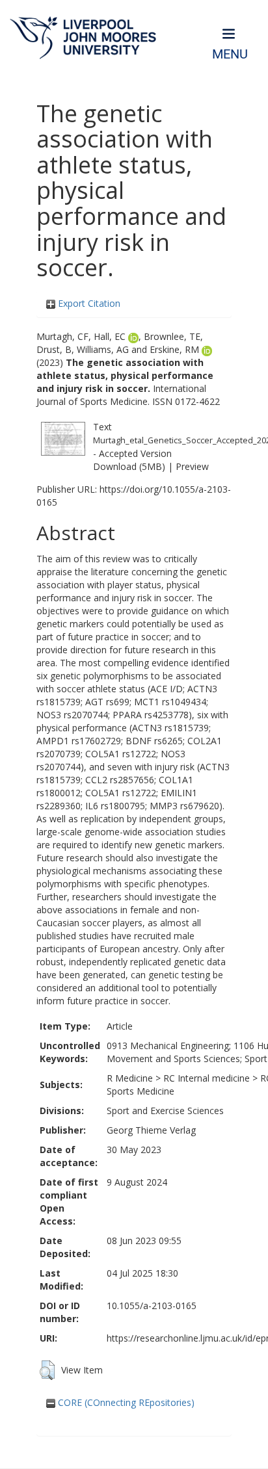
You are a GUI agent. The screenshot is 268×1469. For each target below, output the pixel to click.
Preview (192, 466)
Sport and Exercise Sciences (165, 1110)
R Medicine (130, 1078)
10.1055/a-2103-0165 (151, 1305)
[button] (47, 1370)
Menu (230, 54)
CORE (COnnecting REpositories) (124, 1402)
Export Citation (87, 303)
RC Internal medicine (206, 1078)
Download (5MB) (129, 466)
